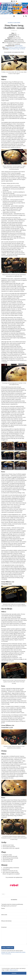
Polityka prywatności (13, 970)
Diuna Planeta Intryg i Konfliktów (17, 48)
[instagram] (14, 1)
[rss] (16, 1)
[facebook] (12, 1)
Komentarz (4, 927)
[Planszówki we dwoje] (14, 8)
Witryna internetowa (6, 921)
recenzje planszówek (14, 22)
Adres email (4, 914)
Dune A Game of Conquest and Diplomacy (15, 47)
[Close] (26, 966)
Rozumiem (14, 973)
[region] (14, 971)
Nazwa (3, 908)
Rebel (3, 894)
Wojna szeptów (18, 45)
